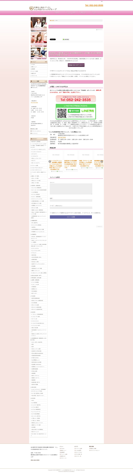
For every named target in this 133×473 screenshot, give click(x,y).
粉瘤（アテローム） (36, 375)
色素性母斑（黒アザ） (36, 382)
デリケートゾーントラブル (37, 198)
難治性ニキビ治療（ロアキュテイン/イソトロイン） (39, 334)
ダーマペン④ (34, 318)
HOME (52, 20)
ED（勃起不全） (35, 222)
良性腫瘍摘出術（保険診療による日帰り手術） (38, 339)
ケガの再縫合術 (35, 192)
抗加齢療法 (34, 234)
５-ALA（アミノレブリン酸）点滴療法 (39, 272)
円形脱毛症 (34, 286)
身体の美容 (34, 387)
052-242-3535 (62, 137)
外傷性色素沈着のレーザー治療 (38, 201)
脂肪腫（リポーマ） (36, 377)
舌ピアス (33, 160)
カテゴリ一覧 (78, 456)
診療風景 (57, 13)
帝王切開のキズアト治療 (36, 203)
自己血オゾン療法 (35, 261)
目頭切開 (33, 427)
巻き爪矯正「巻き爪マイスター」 (38, 395)
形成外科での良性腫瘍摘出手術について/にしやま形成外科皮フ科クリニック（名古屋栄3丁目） (70, 164)
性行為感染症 (34, 291)
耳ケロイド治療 (35, 207)
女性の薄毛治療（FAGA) (36, 257)
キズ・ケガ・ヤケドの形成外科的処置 (39, 189)
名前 (51, 198)
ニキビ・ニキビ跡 (35, 284)
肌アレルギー (34, 293)
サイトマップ (34, 133)
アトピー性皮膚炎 (35, 282)
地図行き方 (83, 13)
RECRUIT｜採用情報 (36, 141)
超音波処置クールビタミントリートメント (38, 330)
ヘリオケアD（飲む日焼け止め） (38, 323)
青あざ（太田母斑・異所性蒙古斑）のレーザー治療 (38, 213)
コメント (52, 182)
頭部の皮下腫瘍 (35, 384)
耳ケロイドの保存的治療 (36, 307)
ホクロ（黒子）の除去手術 (37, 342)
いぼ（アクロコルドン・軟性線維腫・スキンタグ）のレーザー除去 (38, 390)
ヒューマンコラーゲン (36, 411)
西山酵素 (33, 266)
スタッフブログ (79, 452)
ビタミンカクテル (35, 248)
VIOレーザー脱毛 (35, 178)
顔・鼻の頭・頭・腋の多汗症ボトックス (38, 434)
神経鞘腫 (33, 373)
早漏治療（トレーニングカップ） (38, 231)
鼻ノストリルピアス (36, 162)
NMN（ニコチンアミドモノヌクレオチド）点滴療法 (39, 241)
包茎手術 (33, 227)
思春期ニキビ (34, 288)
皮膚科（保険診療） (36, 280)
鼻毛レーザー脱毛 (35, 182)
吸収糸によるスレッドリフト (37, 422)
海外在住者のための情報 (36, 362)
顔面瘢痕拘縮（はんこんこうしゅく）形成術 (38, 217)
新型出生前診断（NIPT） (37, 275)
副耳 (33, 346)
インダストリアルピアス (36, 151)
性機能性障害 (34, 220)
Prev (49, 161)
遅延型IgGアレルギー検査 (37, 268)
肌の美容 (33, 312)
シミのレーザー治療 (36, 316)
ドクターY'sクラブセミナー (37, 167)
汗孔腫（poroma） (35, 357)
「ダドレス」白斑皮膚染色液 (37, 314)
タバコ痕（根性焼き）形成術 (37, 393)
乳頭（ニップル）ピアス (36, 158)
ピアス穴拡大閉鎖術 (36, 413)
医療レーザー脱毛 (35, 176)
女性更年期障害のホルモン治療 (38, 229)
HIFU (33, 400)
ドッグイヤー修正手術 (36, 404)
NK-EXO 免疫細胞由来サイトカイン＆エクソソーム (38, 237)
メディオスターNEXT (36, 325)
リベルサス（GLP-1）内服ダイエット (38, 173)
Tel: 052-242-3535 (94, 5)
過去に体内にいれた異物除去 (37, 429)
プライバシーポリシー (36, 131)
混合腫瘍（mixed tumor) (36, 364)
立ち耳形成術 (34, 302)
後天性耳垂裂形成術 (36, 298)
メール (51, 205)
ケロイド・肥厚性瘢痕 (36, 196)
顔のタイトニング (35, 431)
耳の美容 (33, 296)
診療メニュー (45, 13)
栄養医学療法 (34, 259)
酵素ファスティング (36, 270)
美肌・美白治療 (35, 327)
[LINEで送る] (65, 39)
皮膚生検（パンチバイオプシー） (38, 366)
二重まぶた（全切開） (36, 418)
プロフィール (96, 13)
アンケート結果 (71, 13)
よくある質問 (78, 450)
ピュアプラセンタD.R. (36, 250)
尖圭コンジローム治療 (36, 348)
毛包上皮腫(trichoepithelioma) (37, 353)
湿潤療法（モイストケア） (37, 205)
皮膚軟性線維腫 (35, 368)
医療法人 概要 (35, 128)
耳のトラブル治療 (35, 304)
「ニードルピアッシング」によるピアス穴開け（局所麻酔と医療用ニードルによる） (38, 145)
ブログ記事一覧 (79, 454)
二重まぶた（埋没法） (36, 420)
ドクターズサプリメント (37, 169)
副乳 (33, 344)
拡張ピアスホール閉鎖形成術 (37, 300)
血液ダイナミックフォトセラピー (38, 263)
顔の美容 (33, 398)
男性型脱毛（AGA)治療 (36, 277)
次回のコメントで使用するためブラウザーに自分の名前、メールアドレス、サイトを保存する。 (76, 212)
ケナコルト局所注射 (36, 194)
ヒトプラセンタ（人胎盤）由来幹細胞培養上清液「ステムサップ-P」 (38, 245)
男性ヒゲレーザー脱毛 (36, 180)
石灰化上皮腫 (34, 371)
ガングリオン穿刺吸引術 (36, 187)
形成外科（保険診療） (36, 185)
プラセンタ (34, 252)
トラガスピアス (35, 156)
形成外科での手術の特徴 (36, 351)
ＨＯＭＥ (33, 64)
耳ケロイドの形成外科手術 (37, 309)
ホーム (33, 13)
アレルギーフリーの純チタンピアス (38, 149)
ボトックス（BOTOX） (36, 416)
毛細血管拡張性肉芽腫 (36, 355)
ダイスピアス (34, 153)
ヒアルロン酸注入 (35, 407)
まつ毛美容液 (34, 402)
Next (102, 161)
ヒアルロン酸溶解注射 (36, 409)
